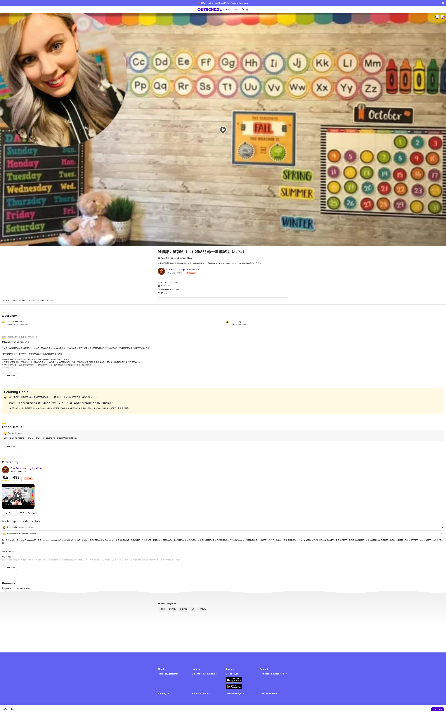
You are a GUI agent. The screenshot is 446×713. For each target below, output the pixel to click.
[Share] (437, 17)
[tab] (5, 300)
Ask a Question (29, 513)
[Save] (443, 17)
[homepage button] (210, 9)
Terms (241, 3)
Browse (226, 9)
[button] (223, 527)
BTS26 (226, 3)
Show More (10, 376)
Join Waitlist (437, 709)
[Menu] (247, 9)
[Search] (242, 9)
